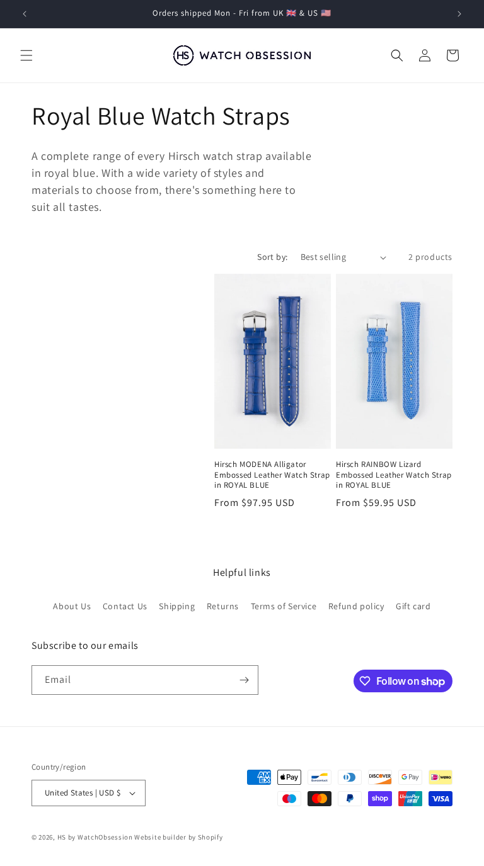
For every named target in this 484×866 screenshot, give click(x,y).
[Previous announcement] (24, 14)
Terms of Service (284, 606)
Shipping (177, 606)
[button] (26, 55)
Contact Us (125, 606)
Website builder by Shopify (178, 837)
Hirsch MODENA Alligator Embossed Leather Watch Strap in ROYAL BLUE (272, 475)
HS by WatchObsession (95, 837)
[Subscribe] (244, 680)
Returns (223, 606)
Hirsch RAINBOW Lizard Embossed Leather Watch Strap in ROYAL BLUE (394, 475)
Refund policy (356, 606)
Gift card (413, 606)
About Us (72, 606)
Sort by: (272, 256)
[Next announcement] (459, 14)
